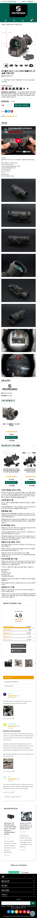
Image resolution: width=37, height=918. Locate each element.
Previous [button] (2, 65)
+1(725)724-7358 (11, 1)
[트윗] (9, 111)
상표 (2, 76)
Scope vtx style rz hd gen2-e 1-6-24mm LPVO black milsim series (26, 826)
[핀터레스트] (12, 111)
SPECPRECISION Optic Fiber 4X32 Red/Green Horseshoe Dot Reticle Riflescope (11, 470)
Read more (7, 855)
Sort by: (7, 686)
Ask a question (17, 651)
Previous (4, 44)
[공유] (6, 111)
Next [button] (34, 65)
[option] (6, 65)
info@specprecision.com (22, 583)
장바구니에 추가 (21, 105)
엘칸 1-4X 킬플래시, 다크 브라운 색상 (11, 424)
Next (33, 44)
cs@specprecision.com (23, 507)
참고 (2, 393)
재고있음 (3, 395)
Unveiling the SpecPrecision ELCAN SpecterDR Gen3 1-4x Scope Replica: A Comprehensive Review (10, 828)
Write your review (19, 646)
